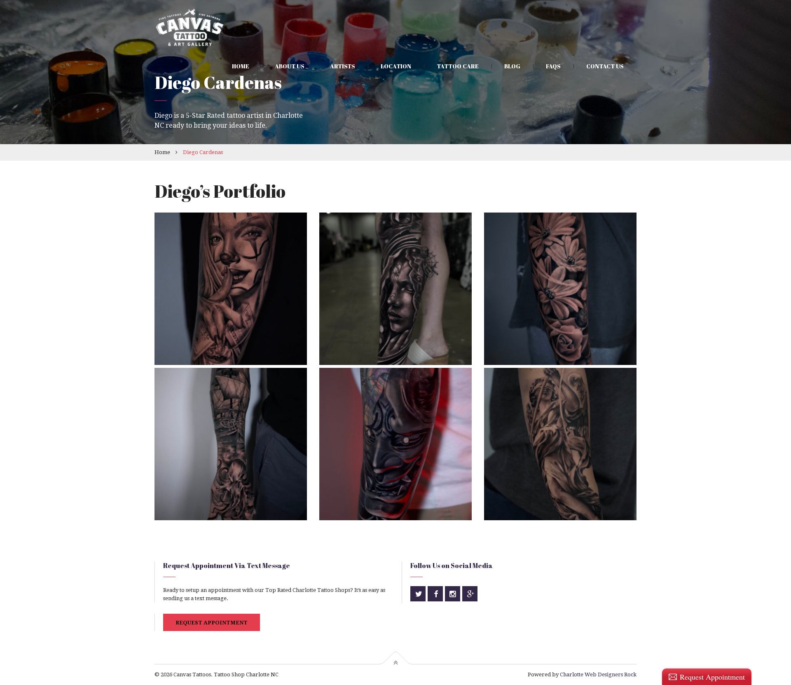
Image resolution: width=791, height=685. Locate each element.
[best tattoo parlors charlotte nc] (230, 289)
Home (240, 66)
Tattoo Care (458, 66)
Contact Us (605, 66)
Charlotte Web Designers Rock (598, 674)
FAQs (553, 66)
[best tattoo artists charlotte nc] (395, 289)
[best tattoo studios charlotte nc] (560, 444)
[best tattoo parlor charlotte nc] (230, 444)
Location (396, 66)
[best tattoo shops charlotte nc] (560, 289)
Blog (512, 66)
